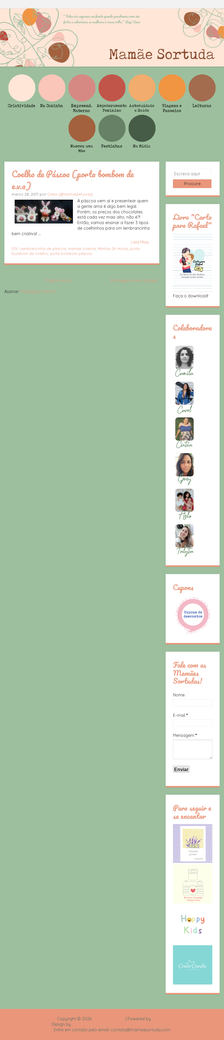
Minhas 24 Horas (113, 248)
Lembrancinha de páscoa (43, 248)
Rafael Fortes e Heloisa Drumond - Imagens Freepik (122, 1024)
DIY (15, 248)
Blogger (159, 1018)
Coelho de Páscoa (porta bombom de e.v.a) (73, 180)
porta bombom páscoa (71, 253)
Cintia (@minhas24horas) (70, 194)
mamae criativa (82, 248)
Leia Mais (140, 242)
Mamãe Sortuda (108, 1018)
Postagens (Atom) (38, 291)
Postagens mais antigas (134, 280)
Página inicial (58, 280)
